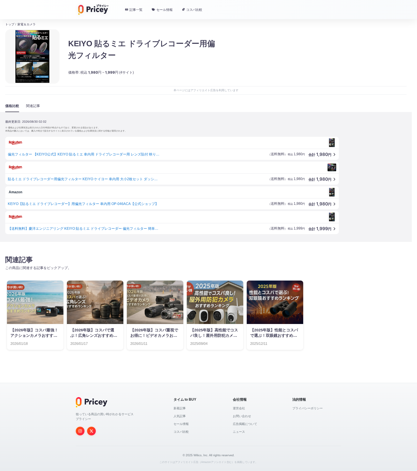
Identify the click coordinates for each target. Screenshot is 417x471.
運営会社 (239, 408)
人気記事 (180, 416)
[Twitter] (91, 431)
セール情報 (181, 424)
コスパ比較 (181, 431)
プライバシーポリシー (307, 408)
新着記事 (180, 408)
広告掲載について (245, 424)
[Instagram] (80, 431)
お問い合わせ (242, 416)
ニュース (239, 431)
